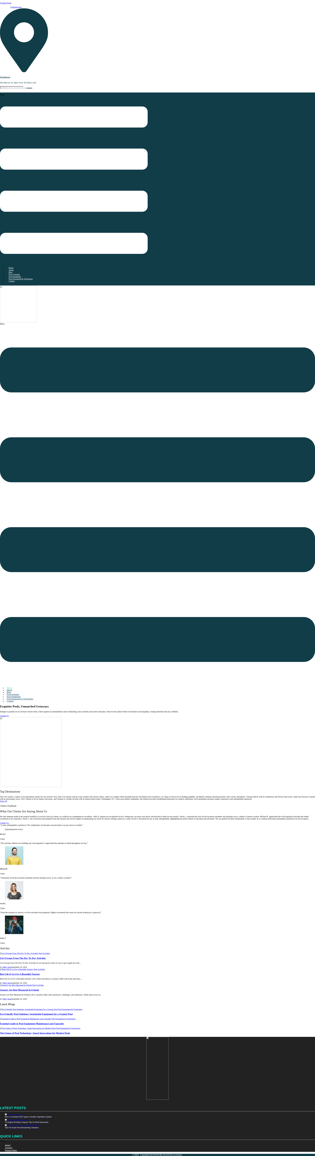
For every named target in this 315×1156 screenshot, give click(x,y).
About (7, 1145)
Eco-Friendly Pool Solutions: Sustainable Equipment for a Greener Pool (36, 1014)
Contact (12, 281)
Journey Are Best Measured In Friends (19, 990)
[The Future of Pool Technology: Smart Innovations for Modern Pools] (28, 1028)
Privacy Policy (11, 1150)
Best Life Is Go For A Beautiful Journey (20, 974)
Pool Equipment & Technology (21, 279)
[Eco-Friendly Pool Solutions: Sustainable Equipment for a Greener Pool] (29, 1009)
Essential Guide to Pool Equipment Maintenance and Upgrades (32, 1023)
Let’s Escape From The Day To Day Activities (23, 958)
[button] (74, 179)
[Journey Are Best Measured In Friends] (16, 985)
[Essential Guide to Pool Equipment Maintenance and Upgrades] (25, 1019)
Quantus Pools (5, 3)
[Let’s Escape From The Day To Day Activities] (19, 953)
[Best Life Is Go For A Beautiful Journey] (16, 969)
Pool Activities (44, 953)
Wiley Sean (6, 967)
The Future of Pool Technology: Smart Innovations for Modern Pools (35, 1033)
